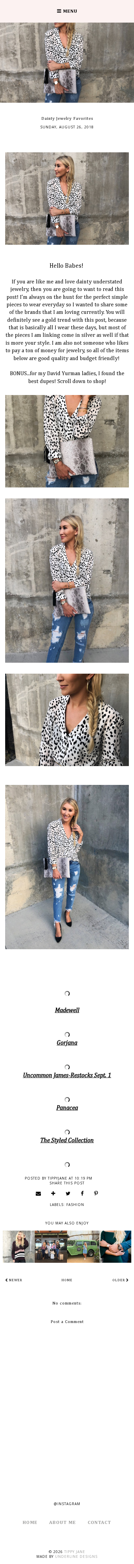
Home (67, 1280)
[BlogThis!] (53, 1193)
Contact (99, 1522)
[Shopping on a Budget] (19, 1247)
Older (119, 1280)
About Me (62, 1522)
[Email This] (38, 1193)
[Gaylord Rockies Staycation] (51, 1247)
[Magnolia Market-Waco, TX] (83, 1247)
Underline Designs (76, 1556)
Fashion (75, 1204)
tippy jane (74, 1551)
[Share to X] (68, 1193)
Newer (15, 1280)
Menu (69, 11)
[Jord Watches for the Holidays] (115, 1247)
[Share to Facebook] (82, 1193)
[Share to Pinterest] (96, 1193)
